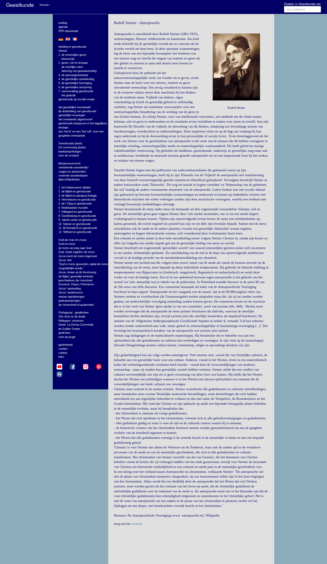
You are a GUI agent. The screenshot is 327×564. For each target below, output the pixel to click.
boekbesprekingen (69, 151)
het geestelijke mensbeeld (74, 107)
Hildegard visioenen (70, 320)
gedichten (64, 332)
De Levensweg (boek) (72, 147)
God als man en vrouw (72, 239)
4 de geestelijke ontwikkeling (76, 79)
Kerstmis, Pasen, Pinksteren (76, 284)
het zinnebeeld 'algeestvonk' (75, 119)
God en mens (66, 243)
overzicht (136, 523)
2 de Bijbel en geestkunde (74, 191)
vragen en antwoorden (72, 171)
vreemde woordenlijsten (73, 175)
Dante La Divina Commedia (75, 324)
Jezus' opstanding (69, 288)
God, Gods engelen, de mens (76, 252)
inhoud (62, 50)
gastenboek (65, 344)
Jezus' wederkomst (70, 292)
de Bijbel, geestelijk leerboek (75, 276)
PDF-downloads (68, 31)
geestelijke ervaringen (71, 115)
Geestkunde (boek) (70, 143)
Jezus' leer (65, 260)
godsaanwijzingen (69, 300)
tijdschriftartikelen (69, 179)
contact (63, 348)
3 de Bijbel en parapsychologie (77, 195)
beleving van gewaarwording (79, 70)
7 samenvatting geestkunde (75, 91)
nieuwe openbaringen (71, 296)
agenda (63, 26)
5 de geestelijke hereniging (75, 83)
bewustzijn (68, 58)
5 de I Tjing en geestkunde (75, 203)
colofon (62, 352)
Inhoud (44, 5)
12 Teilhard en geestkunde (74, 231)
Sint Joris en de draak (71, 316)
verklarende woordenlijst (73, 167)
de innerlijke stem (72, 66)
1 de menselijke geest (72, 54)
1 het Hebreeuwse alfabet (74, 187)
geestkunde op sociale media (76, 99)
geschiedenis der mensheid (75, 280)
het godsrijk (69, 95)
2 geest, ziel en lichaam (73, 62)
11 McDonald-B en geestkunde (77, 227)
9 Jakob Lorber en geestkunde (77, 219)
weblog (62, 22)
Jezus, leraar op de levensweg (77, 272)
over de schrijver (68, 155)
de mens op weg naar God (74, 248)
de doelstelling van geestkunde (77, 111)
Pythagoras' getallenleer (73, 312)
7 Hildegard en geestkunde (75, 211)
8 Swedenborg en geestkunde (77, 215)
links (61, 356)
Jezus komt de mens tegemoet (77, 256)
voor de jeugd (66, 336)
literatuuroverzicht (69, 163)
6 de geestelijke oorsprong (75, 87)
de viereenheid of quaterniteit (76, 304)
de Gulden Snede (69, 328)
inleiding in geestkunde (72, 46)
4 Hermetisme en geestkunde (77, 199)
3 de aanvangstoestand (73, 75)
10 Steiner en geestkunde (74, 224)
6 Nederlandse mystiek (73, 207)
